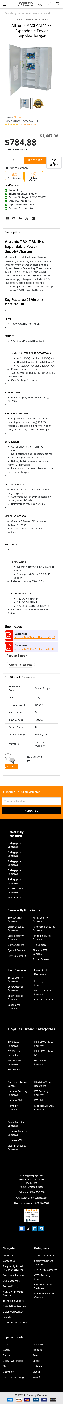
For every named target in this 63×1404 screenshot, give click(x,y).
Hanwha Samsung (13, 1377)
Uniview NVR (15, 1140)
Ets (4, 1366)
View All (37, 1377)
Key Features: (12, 185)
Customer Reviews (13, 1275)
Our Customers (12, 1280)
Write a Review (27, 124)
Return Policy (10, 1286)
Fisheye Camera (17, 955)
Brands (7, 1317)
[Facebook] (7, 218)
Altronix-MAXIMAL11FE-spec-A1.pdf (34, 637)
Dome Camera (16, 944)
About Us (8, 1255)
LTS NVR (39, 1100)
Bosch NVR (14, 1069)
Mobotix (37, 1350)
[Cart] (58, 3)
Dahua (6, 1355)
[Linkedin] (33, 218)
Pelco (36, 1355)
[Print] (20, 218)
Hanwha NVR (15, 1100)
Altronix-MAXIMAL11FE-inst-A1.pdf (34, 649)
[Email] (14, 218)
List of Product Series (15, 1322)
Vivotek (37, 1371)
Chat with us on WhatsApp (31, 1197)
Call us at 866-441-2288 (31, 1192)
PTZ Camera (40, 944)
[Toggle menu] (4, 4)
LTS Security (40, 1344)
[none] (31, 69)
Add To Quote (54, 162)
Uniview (37, 1366)
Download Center (13, 1311)
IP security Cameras (45, 1270)
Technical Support (13, 1300)
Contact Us (9, 1261)
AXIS (5, 1344)
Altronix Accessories (20, 664)
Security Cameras (44, 1255)
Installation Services (14, 1306)
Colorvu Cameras (44, 999)
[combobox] (31, 13)
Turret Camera (41, 959)
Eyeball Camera (16, 950)
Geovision (8, 1371)
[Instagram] (41, 1228)
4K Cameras (14, 897)
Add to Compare (19, 168)
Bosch (6, 1350)
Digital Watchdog (13, 1360)
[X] (27, 218)
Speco (36, 1360)
